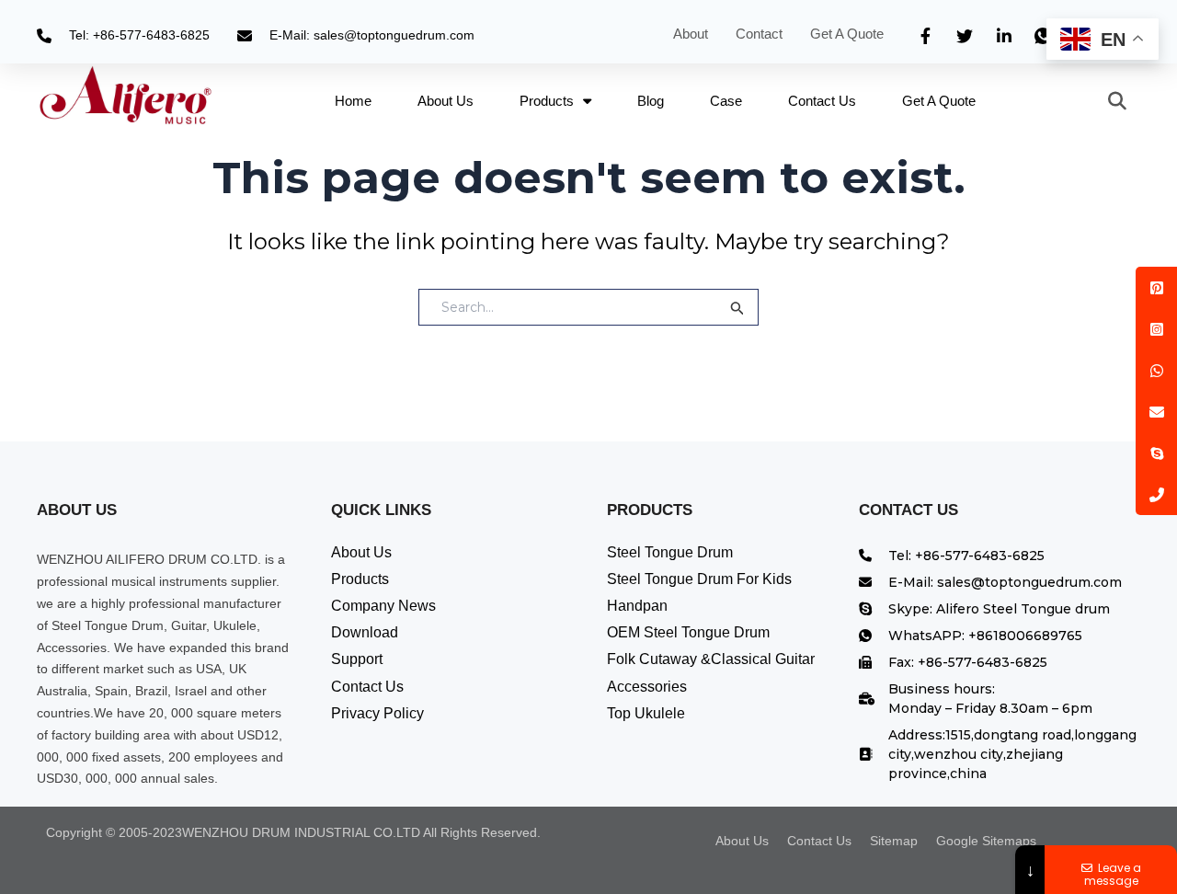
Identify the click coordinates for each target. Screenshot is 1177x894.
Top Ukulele (646, 713)
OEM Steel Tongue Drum (688, 632)
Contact (759, 33)
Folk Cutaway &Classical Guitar (711, 659)
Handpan (637, 605)
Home (353, 101)
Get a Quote (848, 33)
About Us (445, 101)
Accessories (647, 686)
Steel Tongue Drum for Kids (699, 579)
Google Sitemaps (986, 840)
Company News (383, 605)
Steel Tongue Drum (670, 552)
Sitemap (894, 840)
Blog (650, 101)
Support (357, 659)
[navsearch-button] (1108, 101)
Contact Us (822, 101)
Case (726, 101)
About (690, 33)
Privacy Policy (377, 713)
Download (364, 632)
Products (547, 101)
